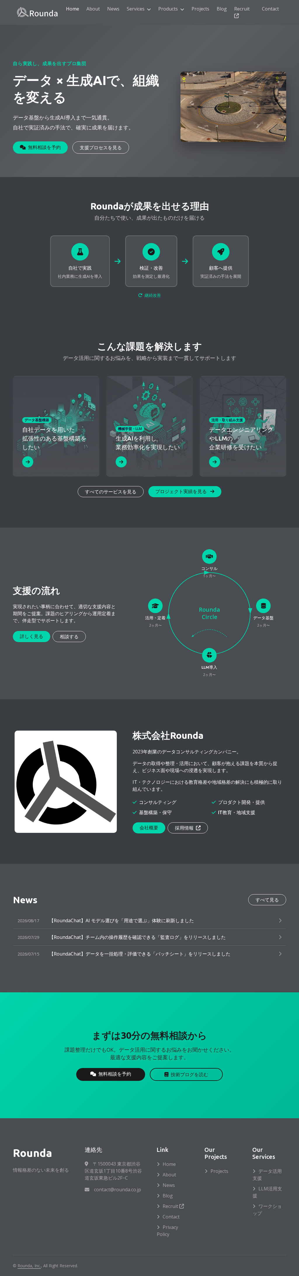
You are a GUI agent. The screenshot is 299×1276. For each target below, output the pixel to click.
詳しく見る (31, 636)
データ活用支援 (267, 1174)
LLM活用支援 (267, 1192)
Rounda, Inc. (29, 1265)
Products (168, 9)
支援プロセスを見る (101, 147)
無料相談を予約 (44, 147)
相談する (69, 636)
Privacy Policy (167, 1230)
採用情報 (185, 828)
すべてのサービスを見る (110, 491)
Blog (222, 9)
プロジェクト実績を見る (181, 491)
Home (72, 9)
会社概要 (149, 827)
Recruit (242, 9)
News (113, 9)
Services (136, 9)
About (93, 9)
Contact (270, 9)
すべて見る (267, 900)
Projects (200, 9)
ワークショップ (267, 1209)
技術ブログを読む (189, 1074)
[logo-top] (37, 12)
